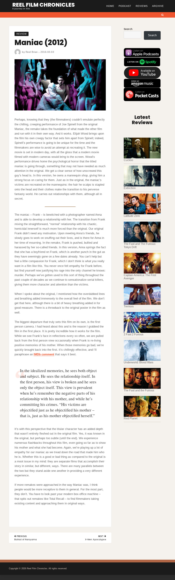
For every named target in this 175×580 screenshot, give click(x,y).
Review (21, 33)
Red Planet (130, 418)
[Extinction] (142, 176)
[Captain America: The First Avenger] (142, 263)
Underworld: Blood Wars (138, 362)
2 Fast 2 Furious (133, 334)
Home (110, 6)
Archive (158, 6)
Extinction (130, 188)
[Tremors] (142, 294)
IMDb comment (44, 354)
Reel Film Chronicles (43, 5)
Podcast (125, 6)
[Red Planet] (142, 406)
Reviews (142, 6)
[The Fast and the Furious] (142, 378)
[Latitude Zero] (142, 204)
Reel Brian (32, 52)
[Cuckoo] (142, 148)
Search (128, 29)
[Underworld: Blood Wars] (142, 350)
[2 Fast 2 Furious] (142, 322)
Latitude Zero (132, 215)
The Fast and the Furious (139, 390)
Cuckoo (128, 160)
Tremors (129, 306)
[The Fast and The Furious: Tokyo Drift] (142, 232)
